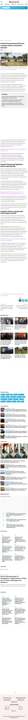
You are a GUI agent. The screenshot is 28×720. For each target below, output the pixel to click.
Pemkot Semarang (21, 293)
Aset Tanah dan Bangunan (5, 293)
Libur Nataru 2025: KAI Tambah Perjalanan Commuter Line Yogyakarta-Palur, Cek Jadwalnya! (7, 549)
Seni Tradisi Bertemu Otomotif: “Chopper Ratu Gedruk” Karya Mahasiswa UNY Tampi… (16, 515)
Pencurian (2, 394)
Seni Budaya (3, 441)
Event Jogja (21, 399)
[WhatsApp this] (26, 300)
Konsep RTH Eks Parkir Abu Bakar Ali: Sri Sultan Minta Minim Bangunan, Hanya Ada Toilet (13, 97)
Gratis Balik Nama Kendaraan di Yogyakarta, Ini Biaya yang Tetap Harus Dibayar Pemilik (7, 540)
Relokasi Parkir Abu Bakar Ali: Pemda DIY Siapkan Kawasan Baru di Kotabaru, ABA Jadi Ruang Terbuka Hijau (13, 104)
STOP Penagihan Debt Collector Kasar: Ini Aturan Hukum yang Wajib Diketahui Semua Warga (7, 559)
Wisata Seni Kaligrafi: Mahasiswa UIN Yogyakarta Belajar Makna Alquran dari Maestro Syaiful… (16, 484)
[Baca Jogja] (14, 1)
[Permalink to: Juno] (1, 50)
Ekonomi (7, 396)
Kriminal (8, 518)
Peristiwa (3, 566)
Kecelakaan (3, 401)
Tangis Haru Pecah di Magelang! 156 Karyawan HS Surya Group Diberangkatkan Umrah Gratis (16, 410)
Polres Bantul (19, 396)
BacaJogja (2, 73)
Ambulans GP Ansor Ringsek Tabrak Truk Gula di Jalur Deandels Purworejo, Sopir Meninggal (21, 342)
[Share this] (20, 300)
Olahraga (3, 592)
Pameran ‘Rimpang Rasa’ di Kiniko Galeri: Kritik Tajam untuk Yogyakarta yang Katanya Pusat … (12, 461)
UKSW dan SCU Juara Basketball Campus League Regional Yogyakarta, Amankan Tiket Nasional (20, 601)
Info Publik (3, 531)
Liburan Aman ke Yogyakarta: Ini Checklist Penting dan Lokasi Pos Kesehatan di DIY (20, 540)
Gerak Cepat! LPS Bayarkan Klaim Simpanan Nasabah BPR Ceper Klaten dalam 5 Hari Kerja (21, 327)
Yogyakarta (8, 401)
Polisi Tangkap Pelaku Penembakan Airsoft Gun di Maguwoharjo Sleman (16, 520)
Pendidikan (10, 399)
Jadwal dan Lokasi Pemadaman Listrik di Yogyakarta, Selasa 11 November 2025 (20, 558)
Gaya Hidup (8, 512)
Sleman (18, 401)
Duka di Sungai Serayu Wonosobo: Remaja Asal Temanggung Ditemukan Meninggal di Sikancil (5, 356)
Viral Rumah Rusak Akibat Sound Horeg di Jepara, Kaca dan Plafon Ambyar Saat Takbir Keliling (6, 342)
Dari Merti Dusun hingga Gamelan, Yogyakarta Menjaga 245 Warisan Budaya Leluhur (16, 478)
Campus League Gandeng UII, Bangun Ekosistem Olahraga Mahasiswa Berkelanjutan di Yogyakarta (7, 601)
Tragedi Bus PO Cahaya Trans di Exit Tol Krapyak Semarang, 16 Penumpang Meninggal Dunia (12, 100)
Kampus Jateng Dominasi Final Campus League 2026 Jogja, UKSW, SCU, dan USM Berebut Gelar (7, 612)
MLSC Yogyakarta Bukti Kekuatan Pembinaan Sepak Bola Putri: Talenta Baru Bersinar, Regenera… (20, 621)
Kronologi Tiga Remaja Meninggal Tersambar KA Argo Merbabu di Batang (20, 356)
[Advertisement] (14, 25)
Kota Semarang (14, 293)
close (15, 692)
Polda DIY (7, 394)
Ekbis (7, 523)
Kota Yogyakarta (4, 399)
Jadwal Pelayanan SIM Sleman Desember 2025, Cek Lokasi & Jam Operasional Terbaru (20, 548)
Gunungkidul (15, 399)
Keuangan (3, 396)
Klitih (11, 394)
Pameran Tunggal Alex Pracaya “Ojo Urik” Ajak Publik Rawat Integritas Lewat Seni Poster (16, 489)
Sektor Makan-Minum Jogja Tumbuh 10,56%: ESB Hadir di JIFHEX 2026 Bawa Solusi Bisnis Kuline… (15, 526)
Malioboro (15, 394)
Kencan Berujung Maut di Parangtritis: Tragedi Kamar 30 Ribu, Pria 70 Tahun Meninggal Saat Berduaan (13, 579)
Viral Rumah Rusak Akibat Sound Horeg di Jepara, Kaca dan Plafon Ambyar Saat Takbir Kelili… (15, 421)
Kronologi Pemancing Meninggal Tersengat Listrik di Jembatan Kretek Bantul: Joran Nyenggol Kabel (6, 307)
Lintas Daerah (4, 406)
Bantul (22, 401)
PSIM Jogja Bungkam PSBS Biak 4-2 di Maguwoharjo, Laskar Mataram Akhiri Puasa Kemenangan (7, 621)
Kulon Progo (14, 401)
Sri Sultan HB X (12, 396)
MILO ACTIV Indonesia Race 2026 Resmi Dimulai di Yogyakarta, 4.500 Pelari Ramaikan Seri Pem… (20, 612)
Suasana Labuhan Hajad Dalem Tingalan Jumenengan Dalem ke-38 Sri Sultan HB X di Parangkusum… (15, 473)
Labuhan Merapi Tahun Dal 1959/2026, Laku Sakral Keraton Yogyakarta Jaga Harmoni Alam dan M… (16, 467)
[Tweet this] (23, 300)
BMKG (24, 396)
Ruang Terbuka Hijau (4, 295)
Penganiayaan (21, 394)
